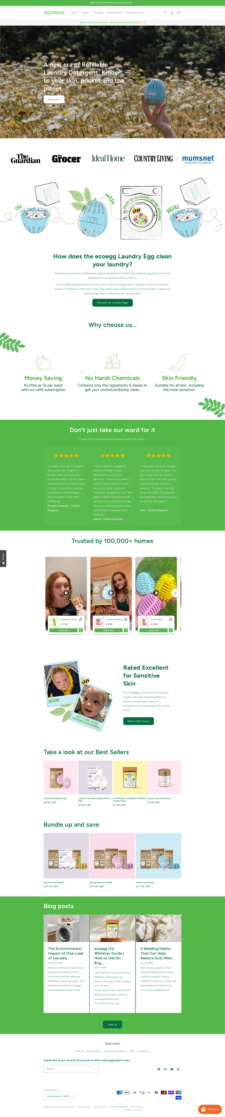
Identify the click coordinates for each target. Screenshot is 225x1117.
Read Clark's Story (138, 721)
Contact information (119, 1107)
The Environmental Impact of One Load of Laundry (65, 953)
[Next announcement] (180, 22)
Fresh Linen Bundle (145, 882)
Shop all (79, 1051)
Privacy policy (84, 1107)
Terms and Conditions (115, 1051)
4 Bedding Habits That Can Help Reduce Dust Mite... (157, 953)
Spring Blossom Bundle (101, 882)
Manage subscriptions (133, 1110)
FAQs (132, 1051)
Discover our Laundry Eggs (112, 302)
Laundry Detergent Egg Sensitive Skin (94, 799)
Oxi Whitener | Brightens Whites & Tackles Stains (129, 799)
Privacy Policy (93, 1051)
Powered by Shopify (66, 1107)
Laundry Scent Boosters (159, 798)
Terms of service (100, 1107)
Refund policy (136, 1107)
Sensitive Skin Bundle (54, 882)
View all (112, 1024)
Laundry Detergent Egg (55, 798)
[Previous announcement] (44, 22)
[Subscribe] (95, 1068)
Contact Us (144, 1051)
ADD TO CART (64, 630)
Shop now (54, 99)
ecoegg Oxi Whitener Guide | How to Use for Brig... (109, 955)
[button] (75, 13)
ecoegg (54, 1107)
